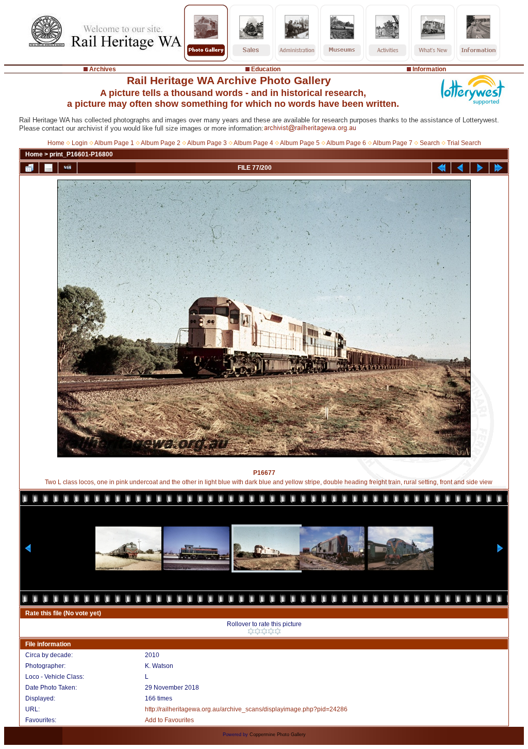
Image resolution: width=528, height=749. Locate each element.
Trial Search (464, 143)
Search (430, 143)
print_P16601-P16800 (81, 154)
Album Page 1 (114, 143)
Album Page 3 (207, 143)
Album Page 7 (392, 143)
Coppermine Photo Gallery (278, 734)
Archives (102, 69)
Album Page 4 (253, 143)
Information (429, 69)
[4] (271, 631)
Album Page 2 (160, 143)
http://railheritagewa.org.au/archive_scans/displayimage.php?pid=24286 (246, 709)
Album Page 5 (300, 143)
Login (80, 143)
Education (265, 69)
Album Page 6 (346, 143)
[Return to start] (441, 167)
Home (55, 143)
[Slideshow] (67, 167)
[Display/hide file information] (48, 167)
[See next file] (479, 167)
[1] (251, 631)
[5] (277, 631)
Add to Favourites (169, 720)
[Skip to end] (498, 167)
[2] (257, 631)
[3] (264, 631)
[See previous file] (460, 167)
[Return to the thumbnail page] (29, 167)
